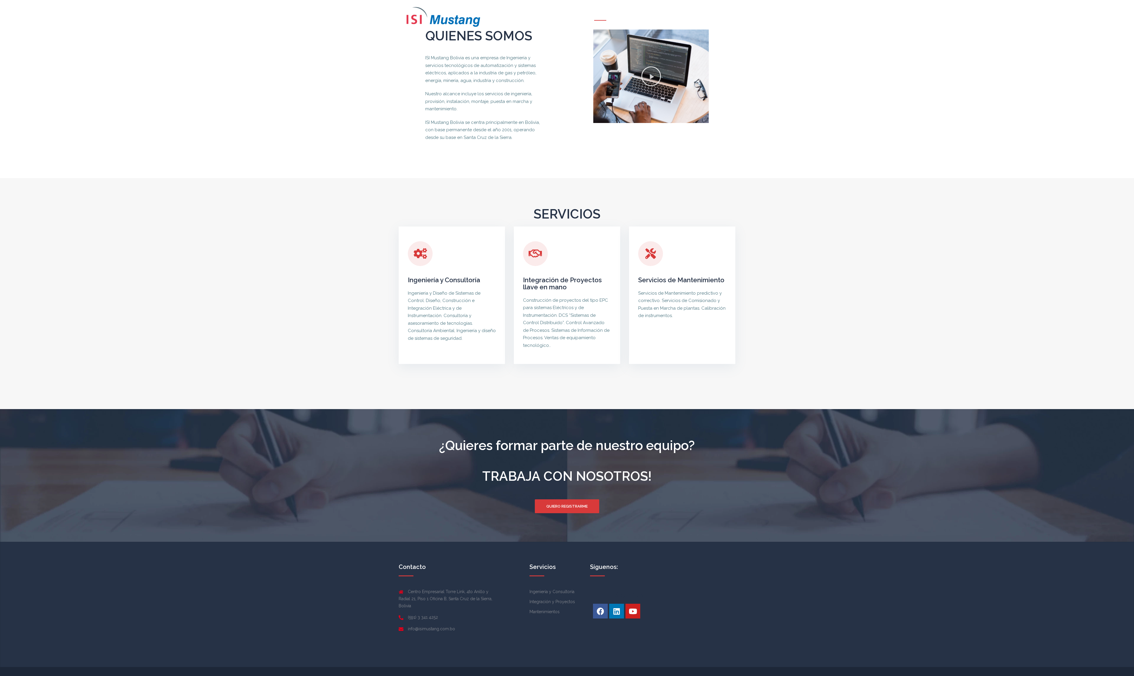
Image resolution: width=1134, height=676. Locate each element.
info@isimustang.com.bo (431, 628)
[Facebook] (600, 611)
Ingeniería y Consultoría (444, 280)
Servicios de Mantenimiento (681, 280)
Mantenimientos (544, 611)
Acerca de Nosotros (635, 16)
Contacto (721, 16)
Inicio (600, 16)
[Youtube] (632, 611)
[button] (651, 76)
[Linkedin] (616, 611)
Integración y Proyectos (552, 601)
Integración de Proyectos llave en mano (562, 283)
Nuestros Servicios (683, 16)
